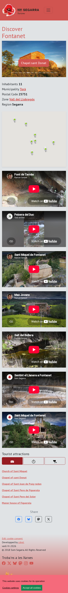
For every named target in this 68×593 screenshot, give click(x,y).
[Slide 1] (16, 36)
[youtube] (31, 527)
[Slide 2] (20, 36)
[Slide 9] (47, 36)
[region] (34, 584)
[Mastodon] (38, 483)
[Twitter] (48, 483)
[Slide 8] (43, 36)
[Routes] (33, 424)
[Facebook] (18, 483)
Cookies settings (10, 587)
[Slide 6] (35, 36)
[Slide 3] (24, 36)
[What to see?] (12, 424)
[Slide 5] (32, 36)
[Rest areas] (55, 424)
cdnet (21, 506)
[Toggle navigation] (48, 10)
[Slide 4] (28, 36)
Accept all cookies (32, 587)
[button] (35, 105)
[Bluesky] (28, 483)
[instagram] (26, 527)
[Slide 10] (51, 36)
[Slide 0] (12, 36)
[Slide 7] (39, 36)
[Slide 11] (55, 36)
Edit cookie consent (12, 502)
